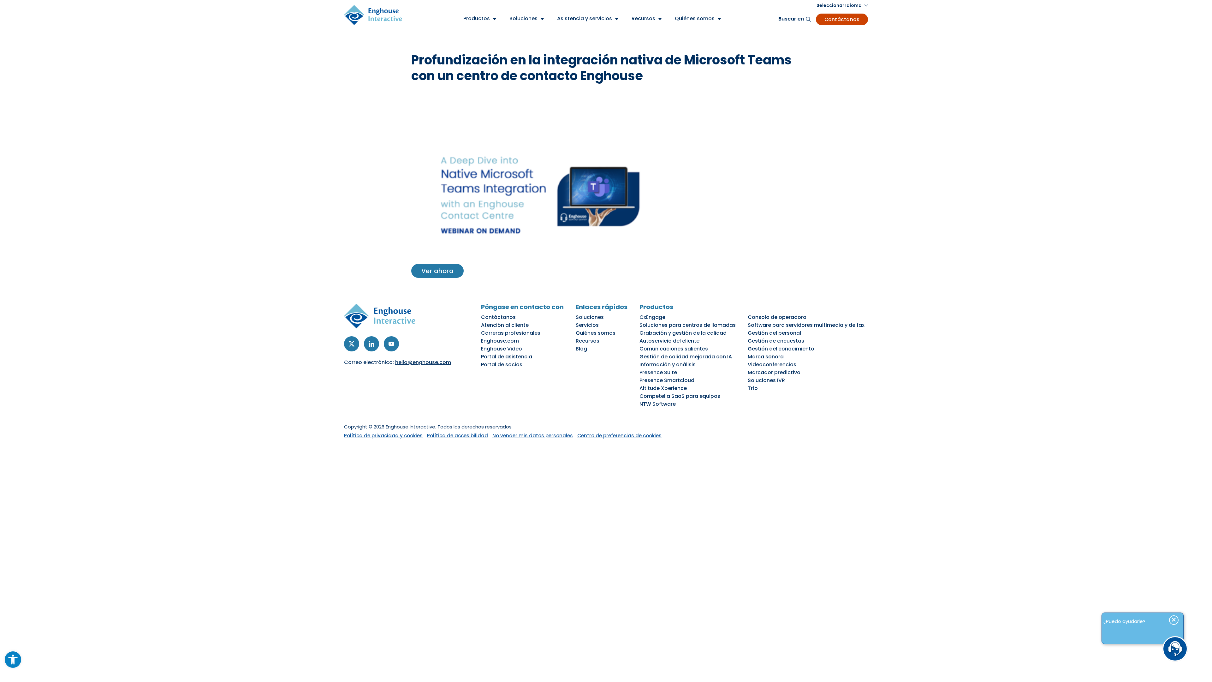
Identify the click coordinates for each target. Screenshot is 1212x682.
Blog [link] (581, 348)
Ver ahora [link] (437, 270)
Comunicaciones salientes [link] (673, 348)
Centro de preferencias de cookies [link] (619, 435)
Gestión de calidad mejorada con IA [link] (685, 356)
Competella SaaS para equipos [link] (679, 396)
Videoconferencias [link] (772, 364)
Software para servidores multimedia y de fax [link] (806, 325)
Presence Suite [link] (658, 372)
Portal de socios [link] (501, 364)
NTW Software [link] (657, 404)
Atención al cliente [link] (505, 325)
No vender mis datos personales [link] (532, 435)
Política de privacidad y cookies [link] (383, 435)
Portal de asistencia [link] (506, 356)
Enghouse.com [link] (500, 340)
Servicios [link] (587, 325)
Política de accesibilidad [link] (457, 435)
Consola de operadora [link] (777, 317)
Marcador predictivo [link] (774, 372)
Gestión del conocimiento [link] (781, 348)
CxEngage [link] (652, 317)
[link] (13, 659)
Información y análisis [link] (667, 364)
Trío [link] (753, 388)
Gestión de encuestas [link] (776, 340)
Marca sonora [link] (766, 356)
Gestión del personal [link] (774, 333)
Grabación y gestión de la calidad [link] (683, 333)
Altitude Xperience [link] (663, 388)
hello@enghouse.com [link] (423, 362)
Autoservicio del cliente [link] (669, 340)
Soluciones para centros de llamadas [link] (687, 325)
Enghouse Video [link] (501, 348)
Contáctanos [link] (842, 19)
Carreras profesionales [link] (510, 333)
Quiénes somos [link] (595, 333)
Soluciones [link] (590, 317)
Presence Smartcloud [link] (666, 380)
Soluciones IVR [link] (766, 380)
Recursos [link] (587, 340)
